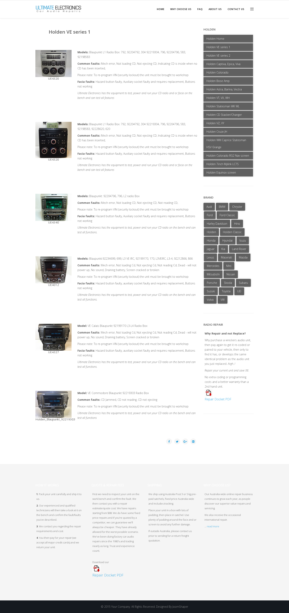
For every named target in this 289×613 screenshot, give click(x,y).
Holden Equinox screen (221, 172)
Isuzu (242, 240)
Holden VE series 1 (218, 47)
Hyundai (227, 240)
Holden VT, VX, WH (218, 98)
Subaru (243, 283)
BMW (222, 207)
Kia (223, 249)
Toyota (226, 291)
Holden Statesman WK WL (222, 106)
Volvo (210, 299)
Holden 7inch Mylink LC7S (222, 164)
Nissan (230, 274)
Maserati (226, 257)
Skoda (228, 283)
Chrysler (237, 207)
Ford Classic (227, 215)
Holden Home (215, 38)
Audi (209, 207)
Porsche (212, 283)
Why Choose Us (180, 9)
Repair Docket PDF (218, 399)
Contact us (236, 9)
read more (213, 526)
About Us (215, 9)
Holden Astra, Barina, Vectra (224, 89)
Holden (211, 232)
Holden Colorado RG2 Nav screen (227, 155)
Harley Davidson (217, 223)
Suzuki (211, 291)
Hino (237, 223)
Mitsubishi (213, 274)
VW (223, 299)
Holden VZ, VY (215, 123)
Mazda (243, 257)
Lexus (210, 257)
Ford (210, 215)
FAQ (200, 9)
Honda (211, 240)
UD (239, 291)
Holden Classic (232, 232)
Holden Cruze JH (216, 131)
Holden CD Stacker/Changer (224, 115)
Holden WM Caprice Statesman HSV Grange (226, 143)
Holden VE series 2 (218, 55)
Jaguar (210, 249)
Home (160, 9)
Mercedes (213, 266)
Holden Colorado (217, 72)
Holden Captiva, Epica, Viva (223, 64)
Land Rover (239, 249)
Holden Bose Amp (218, 81)
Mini (228, 266)
